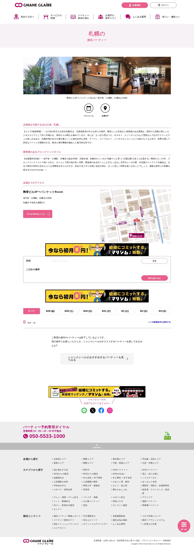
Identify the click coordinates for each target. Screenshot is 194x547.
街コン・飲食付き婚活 (64, 505)
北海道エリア (60, 459)
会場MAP (105, 116)
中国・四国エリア (121, 463)
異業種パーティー (150, 505)
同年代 (86, 470)
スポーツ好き (119, 497)
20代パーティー (120, 470)
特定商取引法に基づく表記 (128, 540)
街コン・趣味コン (171, 17)
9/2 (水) (143, 311)
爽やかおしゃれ (120, 489)
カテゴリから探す (33, 469)
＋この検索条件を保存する (159, 322)
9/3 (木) (162, 311)
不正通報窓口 (89, 516)
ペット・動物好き (62, 501)
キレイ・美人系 (120, 485)
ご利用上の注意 (149, 524)
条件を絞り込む (154, 278)
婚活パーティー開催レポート (67, 516)
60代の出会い (119, 474)
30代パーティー (149, 470)
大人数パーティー (91, 501)
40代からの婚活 (61, 474)
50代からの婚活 (90, 474)
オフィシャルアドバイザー (95, 524)
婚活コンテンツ (32, 516)
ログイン (165, 5)
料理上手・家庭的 (91, 485)
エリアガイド (60, 528)
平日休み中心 (60, 485)
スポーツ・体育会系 (63, 489)
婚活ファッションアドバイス (66, 524)
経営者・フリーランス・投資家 (155, 491)
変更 (154, 261)
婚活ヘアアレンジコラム (153, 520)
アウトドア (147, 497)
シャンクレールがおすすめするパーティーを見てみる (96, 358)
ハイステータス (149, 478)
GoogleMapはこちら (36, 214)
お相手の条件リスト (110, 16)
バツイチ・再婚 (90, 497)
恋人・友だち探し (150, 474)
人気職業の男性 (90, 482)
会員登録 (136, 5)
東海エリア (59, 463)
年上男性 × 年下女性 (122, 478)
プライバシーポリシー (151, 540)
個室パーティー (149, 501)
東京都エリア (119, 459)
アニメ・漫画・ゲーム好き (66, 497)
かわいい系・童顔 (121, 482)
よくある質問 (139, 17)
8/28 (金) (50, 311)
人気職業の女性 (61, 482)
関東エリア (88, 459)
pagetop (97, 447)
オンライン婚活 (120, 505)
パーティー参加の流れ (83, 16)
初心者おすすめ (61, 470)
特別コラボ (118, 501)
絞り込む (184, 529)
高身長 (86, 489)
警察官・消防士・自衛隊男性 (155, 485)
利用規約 (167, 540)
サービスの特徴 (56, 16)
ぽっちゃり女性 (149, 482)
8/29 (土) (69, 311)
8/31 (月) (106, 311)
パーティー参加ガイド (64, 520)
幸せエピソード (90, 520)
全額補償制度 (119, 516)
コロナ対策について (151, 516)
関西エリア (88, 463)
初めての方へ (27, 17)
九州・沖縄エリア (150, 463)
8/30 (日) (87, 311)
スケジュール (89, 116)
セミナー (58, 509)
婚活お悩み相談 (120, 520)
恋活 (85, 505)
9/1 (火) (125, 311)
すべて (31, 311)
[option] (47, 75)
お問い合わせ (109, 540)
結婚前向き (59, 478)
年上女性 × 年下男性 (92, 478)
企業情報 (97, 540)
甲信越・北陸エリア (151, 459)
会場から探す (30, 459)
